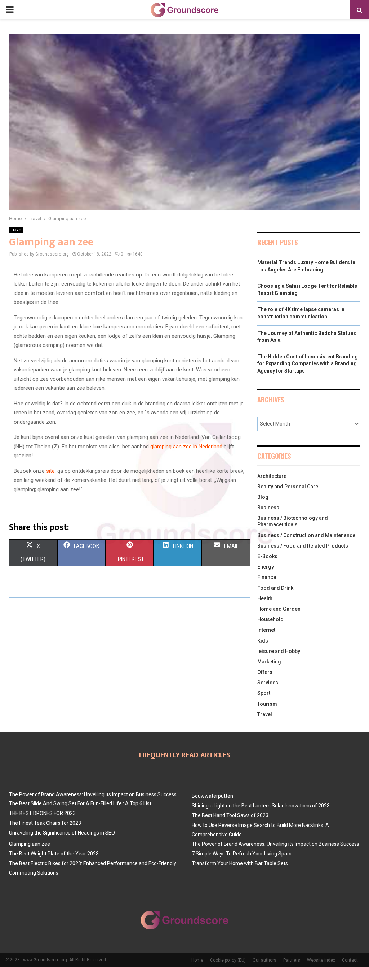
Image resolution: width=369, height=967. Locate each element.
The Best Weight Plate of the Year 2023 (54, 854)
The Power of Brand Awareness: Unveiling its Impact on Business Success (93, 794)
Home (197, 960)
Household (270, 619)
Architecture (271, 476)
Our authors (264, 960)
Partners (291, 960)
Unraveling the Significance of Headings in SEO (62, 833)
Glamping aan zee (29, 844)
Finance (266, 577)
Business (268, 507)
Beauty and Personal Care (287, 486)
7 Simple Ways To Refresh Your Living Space (242, 854)
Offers (264, 672)
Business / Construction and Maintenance (306, 535)
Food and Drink (275, 588)
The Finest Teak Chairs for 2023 (45, 823)
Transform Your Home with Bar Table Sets (240, 863)
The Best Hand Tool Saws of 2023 (230, 815)
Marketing (269, 662)
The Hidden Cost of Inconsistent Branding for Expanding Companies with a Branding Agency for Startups (307, 364)
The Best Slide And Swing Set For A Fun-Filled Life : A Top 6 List (80, 803)
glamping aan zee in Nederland (186, 446)
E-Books (267, 556)
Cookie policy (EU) (228, 960)
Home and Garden (279, 609)
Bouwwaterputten (212, 796)
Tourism (267, 704)
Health (264, 598)
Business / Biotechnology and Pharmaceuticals (292, 521)
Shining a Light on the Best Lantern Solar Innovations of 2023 (261, 806)
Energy (265, 567)
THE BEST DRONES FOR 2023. (43, 813)
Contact (350, 960)
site (50, 471)
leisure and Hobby (278, 651)
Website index (321, 960)
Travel (16, 230)
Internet (266, 630)
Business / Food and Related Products (302, 546)
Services (267, 682)
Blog (262, 497)
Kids (262, 641)
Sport (263, 693)
